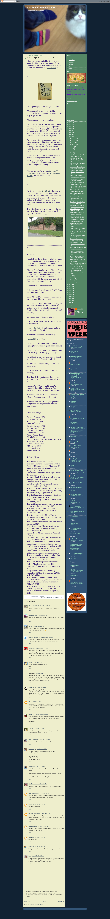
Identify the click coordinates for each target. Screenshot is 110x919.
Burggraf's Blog (74, 565)
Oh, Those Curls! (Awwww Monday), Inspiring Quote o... (77, 172)
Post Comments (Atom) (37, 904)
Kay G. (30, 626)
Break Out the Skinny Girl (77, 511)
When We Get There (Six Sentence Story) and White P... (77, 160)
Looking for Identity (43, 191)
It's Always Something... (76, 581)
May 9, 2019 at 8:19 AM (45, 739)
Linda (30, 846)
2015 (70, 290)
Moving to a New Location (76, 540)
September (73, 144)
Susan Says (73, 383)
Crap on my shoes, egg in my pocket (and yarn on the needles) (77, 375)
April (71, 276)
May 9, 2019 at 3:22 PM (41, 784)
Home (44, 901)
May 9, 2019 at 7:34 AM (37, 701)
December (73, 138)
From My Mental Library (76, 363)
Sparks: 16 (72, 535)
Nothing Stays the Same (76, 438)
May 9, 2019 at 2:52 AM (41, 615)
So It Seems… (73, 512)
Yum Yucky (73, 569)
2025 (70, 124)
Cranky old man (74, 417)
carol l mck (31, 749)
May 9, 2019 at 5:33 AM (41, 673)
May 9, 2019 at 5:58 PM (39, 804)
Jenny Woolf (32, 648)
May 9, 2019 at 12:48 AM (44, 605)
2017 (70, 286)
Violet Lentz (32, 826)
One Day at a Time (75, 436)
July (71, 149)
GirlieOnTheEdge (33, 813)
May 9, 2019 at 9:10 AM (41, 749)
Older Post (61, 901)
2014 (70, 292)
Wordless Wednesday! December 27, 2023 (75, 461)
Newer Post (27, 901)
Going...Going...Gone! (75, 554)
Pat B (30, 856)
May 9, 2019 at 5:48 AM (42, 687)
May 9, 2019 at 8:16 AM (38, 728)
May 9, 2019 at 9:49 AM (39, 766)
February (72, 280)
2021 (70, 132)
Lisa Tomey (32, 784)
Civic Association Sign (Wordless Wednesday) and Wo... (77, 272)
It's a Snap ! (73, 459)
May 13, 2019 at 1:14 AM (38, 856)
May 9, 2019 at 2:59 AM (39, 626)
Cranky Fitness (74, 388)
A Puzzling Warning (75, 364)
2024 (70, 126)
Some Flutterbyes (74, 447)
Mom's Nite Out (33, 328)
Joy (71, 369)
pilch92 (30, 804)
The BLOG (73, 406)
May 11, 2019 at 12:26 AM (38, 846)
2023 (70, 128)
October (72, 142)
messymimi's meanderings (41, 7)
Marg (30, 728)
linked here (51, 68)
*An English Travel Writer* (77, 442)
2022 (70, 131)
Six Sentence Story (57, 597)
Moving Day (73, 524)
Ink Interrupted (74, 516)
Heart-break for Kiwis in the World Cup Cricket (76, 496)
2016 (70, 288)
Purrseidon (73, 401)
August (72, 147)
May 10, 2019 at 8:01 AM (41, 826)
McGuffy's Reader (75, 533)
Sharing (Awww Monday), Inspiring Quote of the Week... (76, 225)
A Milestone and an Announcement (74, 549)
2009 (70, 303)
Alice (70, 66)
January (72, 282)
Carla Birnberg (74, 501)
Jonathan (71, 64)
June (71, 151)
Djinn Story (71, 62)
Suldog (72, 465)
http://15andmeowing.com (77, 346)
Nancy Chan (32, 615)
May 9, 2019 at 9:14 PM (44, 813)
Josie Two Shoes (74, 539)
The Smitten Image (75, 528)
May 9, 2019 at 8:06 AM (42, 714)
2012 (70, 296)
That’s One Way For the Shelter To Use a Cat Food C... (77, 244)
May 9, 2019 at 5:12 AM (36, 662)
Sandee (30, 766)
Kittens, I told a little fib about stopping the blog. (77, 478)
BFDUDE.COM (74, 575)
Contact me (71, 68)
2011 (70, 299)
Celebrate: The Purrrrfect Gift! (77, 507)
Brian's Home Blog (33, 739)
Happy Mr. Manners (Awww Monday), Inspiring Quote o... (77, 253)
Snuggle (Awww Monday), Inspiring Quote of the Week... (76, 198)
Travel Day (73, 397)
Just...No (72, 352)
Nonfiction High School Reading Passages (75, 412)
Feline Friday (72, 60)
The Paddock (73, 368)
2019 (70, 137)
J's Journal (73, 558)
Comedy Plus (74, 523)
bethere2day (73, 422)
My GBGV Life (32, 687)
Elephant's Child (33, 605)
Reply (30, 610)
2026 (70, 122)
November (73, 140)
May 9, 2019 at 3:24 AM (47, 637)
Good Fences (48, 597)
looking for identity (75, 451)
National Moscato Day (36, 339)
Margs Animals (74, 476)
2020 (70, 135)
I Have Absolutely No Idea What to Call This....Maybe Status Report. (76, 584)
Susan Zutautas (33, 793)
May (71, 153)
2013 (70, 294)
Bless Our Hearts (74, 351)
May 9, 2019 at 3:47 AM (42, 648)
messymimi (80, 309)
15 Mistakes (73, 402)
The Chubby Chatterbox (76, 553)
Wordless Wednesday (75, 347)
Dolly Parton (73, 359)
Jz (29, 662)
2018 (70, 284)
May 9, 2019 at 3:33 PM (43, 793)
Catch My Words (74, 410)
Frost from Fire (73, 529)
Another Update (74, 423)
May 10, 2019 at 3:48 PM (38, 837)
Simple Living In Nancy (76, 470)
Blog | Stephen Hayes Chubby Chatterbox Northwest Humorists (76, 546)
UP (29, 701)
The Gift (72, 466)
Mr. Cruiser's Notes (75, 455)
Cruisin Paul (32, 714)
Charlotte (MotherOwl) (34, 637)
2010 (70, 301)
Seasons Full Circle (75, 494)
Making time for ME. (75, 502)
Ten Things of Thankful (76, 427)
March (72, 278)
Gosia (30, 837)
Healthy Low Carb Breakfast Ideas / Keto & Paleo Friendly (77, 571)
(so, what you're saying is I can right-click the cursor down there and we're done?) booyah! (77, 430)
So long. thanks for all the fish (77, 577)
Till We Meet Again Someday (77, 472)
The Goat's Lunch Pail (76, 482)
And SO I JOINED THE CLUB (77, 418)
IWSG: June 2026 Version (76, 384)
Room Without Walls (75, 445)
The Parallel (73, 483)
